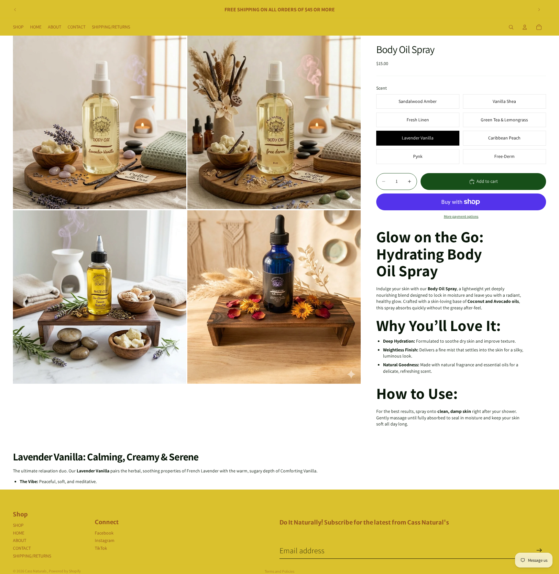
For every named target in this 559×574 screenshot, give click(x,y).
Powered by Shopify (65, 570)
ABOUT (19, 540)
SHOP (18, 525)
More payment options (461, 216)
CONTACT (22, 548)
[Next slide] (539, 10)
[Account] (525, 27)
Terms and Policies (279, 571)
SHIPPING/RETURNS (32, 556)
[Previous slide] (15, 10)
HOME (18, 533)
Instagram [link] (105, 540)
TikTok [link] (101, 548)
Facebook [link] (104, 533)
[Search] (511, 27)
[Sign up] (539, 550)
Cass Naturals (36, 570)
